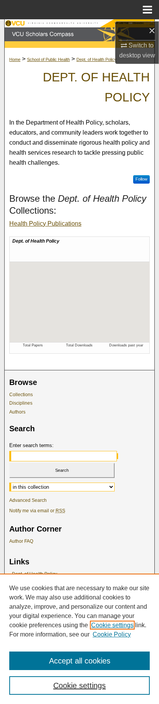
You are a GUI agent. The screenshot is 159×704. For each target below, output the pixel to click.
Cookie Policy (112, 634)
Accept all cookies (79, 661)
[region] (79, 639)
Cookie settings (112, 625)
